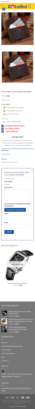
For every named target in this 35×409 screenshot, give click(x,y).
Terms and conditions (8, 353)
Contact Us (5, 361)
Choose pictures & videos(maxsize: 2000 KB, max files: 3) (17, 205)
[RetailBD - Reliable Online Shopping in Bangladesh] (17, 6)
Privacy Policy (6, 350)
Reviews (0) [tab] (5, 150)
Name (6, 214)
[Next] (19, 47)
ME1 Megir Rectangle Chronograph (17, 283)
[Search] (3, 9)
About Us (4, 342)
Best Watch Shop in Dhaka (9, 388)
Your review (8, 187)
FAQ (2, 357)
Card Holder (13, 121)
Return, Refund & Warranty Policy (12, 346)
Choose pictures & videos (15, 210)
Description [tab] (5, 154)
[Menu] (2, 5)
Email (6, 222)
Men (9, 121)
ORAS (19, 121)
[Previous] (14, 47)
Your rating (8, 181)
